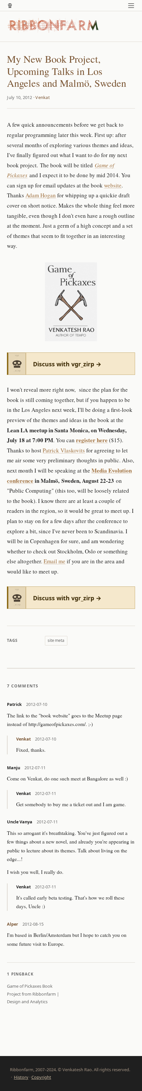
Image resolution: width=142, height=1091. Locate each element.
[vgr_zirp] (10, 5)
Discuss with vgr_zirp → (67, 364)
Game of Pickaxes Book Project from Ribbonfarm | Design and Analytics (33, 994)
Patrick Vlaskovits (64, 450)
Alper (12, 924)
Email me (54, 561)
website (113, 185)
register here (92, 440)
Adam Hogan (40, 195)
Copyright (41, 1077)
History (21, 1077)
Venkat (42, 97)
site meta (56, 640)
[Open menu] (131, 5)
